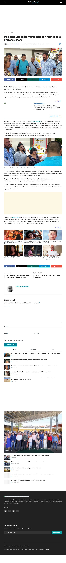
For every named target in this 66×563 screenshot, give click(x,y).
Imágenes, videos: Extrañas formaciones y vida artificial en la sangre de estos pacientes (33, 365)
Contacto (27, 546)
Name (6, 326)
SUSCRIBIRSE (56, 532)
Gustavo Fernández (14, 44)
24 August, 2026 (15, 469)
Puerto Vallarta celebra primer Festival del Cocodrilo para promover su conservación (33, 474)
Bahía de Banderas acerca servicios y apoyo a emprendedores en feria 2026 (24, 448)
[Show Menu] (5, 2)
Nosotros (6, 546)
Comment (7, 306)
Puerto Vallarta (11, 32)
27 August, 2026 (9, 450)
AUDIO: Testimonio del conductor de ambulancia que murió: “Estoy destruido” (31, 371)
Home (5, 32)
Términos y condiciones (16, 546)
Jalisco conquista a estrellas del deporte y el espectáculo (26, 468)
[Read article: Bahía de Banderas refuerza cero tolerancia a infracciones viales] (7, 463)
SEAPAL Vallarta (35, 121)
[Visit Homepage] (33, 2)
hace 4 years (25, 44)
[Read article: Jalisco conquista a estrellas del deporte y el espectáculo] (7, 469)
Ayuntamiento (16, 217)
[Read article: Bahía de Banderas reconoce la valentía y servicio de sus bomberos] (7, 482)
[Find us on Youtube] (17, 511)
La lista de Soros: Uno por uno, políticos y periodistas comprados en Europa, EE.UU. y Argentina (35, 353)
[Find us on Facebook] (5, 511)
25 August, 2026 (15, 457)
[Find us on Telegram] (13, 511)
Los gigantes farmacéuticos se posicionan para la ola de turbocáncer (29, 359)
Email (6, 333)
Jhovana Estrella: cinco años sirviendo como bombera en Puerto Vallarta (30, 455)
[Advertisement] (33, 17)
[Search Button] (61, 2)
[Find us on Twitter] (9, 511)
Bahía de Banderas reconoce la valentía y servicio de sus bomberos (28, 480)
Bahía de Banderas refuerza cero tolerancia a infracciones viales (28, 461)
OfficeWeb (47, 549)
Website (36, 333)
